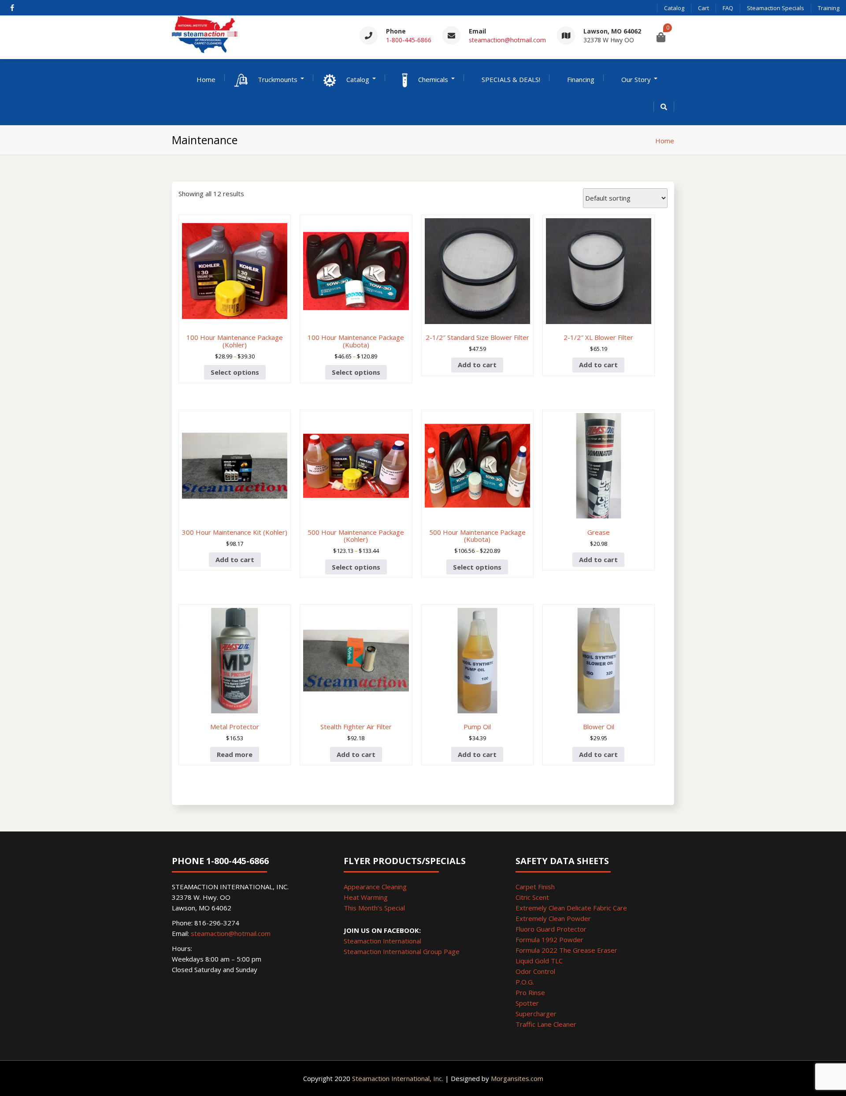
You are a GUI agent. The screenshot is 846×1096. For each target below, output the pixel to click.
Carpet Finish (535, 886)
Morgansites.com (517, 1078)
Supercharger (536, 1013)
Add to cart (477, 364)
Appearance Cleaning (375, 886)
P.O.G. (525, 981)
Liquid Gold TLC (539, 960)
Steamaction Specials (775, 8)
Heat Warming (366, 897)
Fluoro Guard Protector (551, 929)
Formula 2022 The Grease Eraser (566, 950)
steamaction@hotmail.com (507, 39)
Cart (703, 8)
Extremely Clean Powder (553, 918)
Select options (235, 372)
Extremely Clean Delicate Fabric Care (571, 907)
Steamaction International (382, 940)
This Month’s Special (374, 907)
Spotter (527, 1003)
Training (828, 8)
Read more (234, 754)
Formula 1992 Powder (549, 939)
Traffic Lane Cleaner (546, 1024)
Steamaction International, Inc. (397, 1078)
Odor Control (535, 971)
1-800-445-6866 (408, 39)
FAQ (728, 8)
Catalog (674, 8)
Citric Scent (532, 897)
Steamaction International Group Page (402, 951)
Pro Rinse (530, 992)
